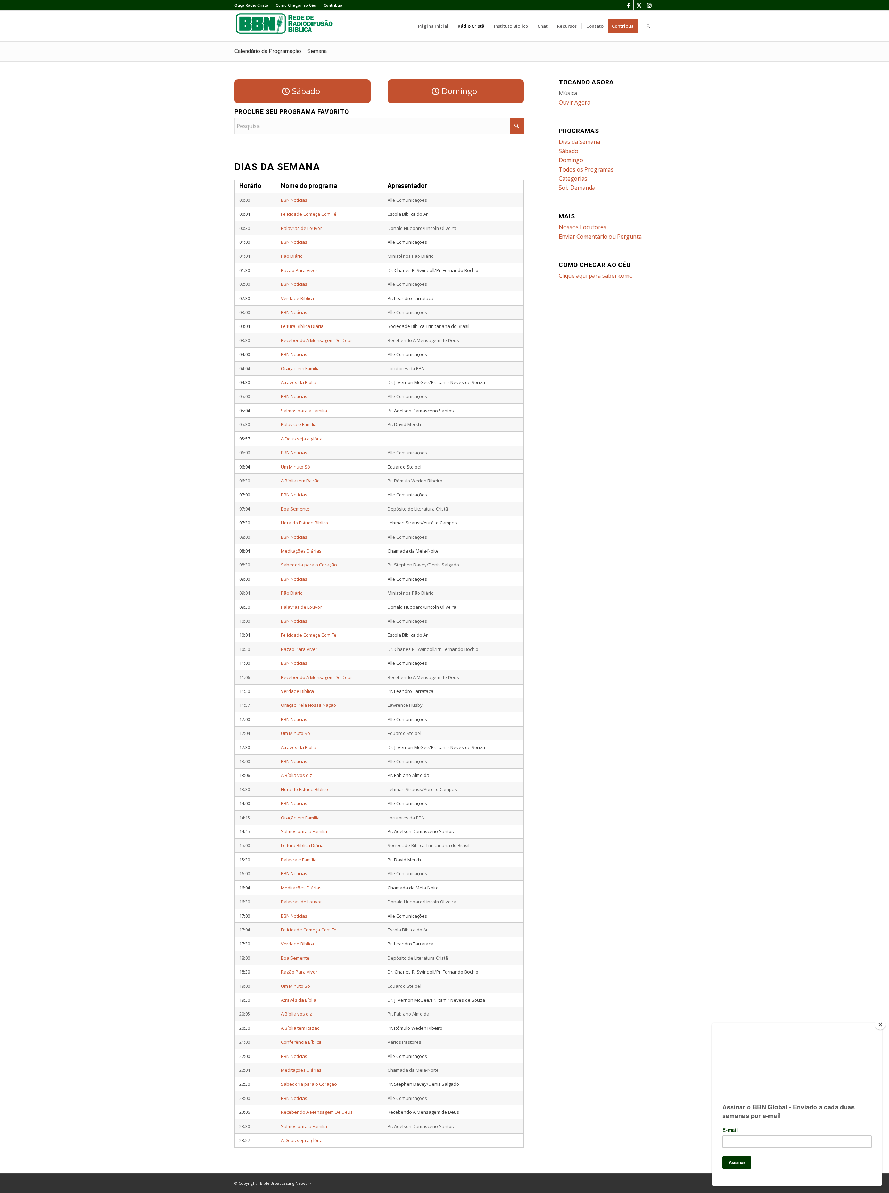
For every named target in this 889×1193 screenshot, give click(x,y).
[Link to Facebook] (628, 5)
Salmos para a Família (304, 410)
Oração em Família (300, 368)
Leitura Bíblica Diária (302, 326)
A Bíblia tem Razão (300, 481)
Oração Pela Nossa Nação (308, 705)
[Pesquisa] (648, 26)
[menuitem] (253, 5)
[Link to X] (639, 5)
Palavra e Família (299, 424)
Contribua (333, 5)
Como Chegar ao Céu (296, 5)
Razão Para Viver (299, 270)
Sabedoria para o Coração (309, 565)
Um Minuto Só (295, 467)
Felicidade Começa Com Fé (309, 214)
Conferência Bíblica (301, 1042)
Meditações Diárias (301, 551)
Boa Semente (295, 509)
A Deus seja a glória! (302, 439)
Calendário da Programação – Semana (280, 51)
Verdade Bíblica (297, 298)
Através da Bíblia (298, 382)
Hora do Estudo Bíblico (304, 523)
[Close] (880, 1024)
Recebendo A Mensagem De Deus (317, 340)
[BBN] (286, 26)
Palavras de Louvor (301, 228)
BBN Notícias (294, 200)
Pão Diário (292, 256)
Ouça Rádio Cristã (251, 5)
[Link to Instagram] (649, 5)
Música (568, 93)
